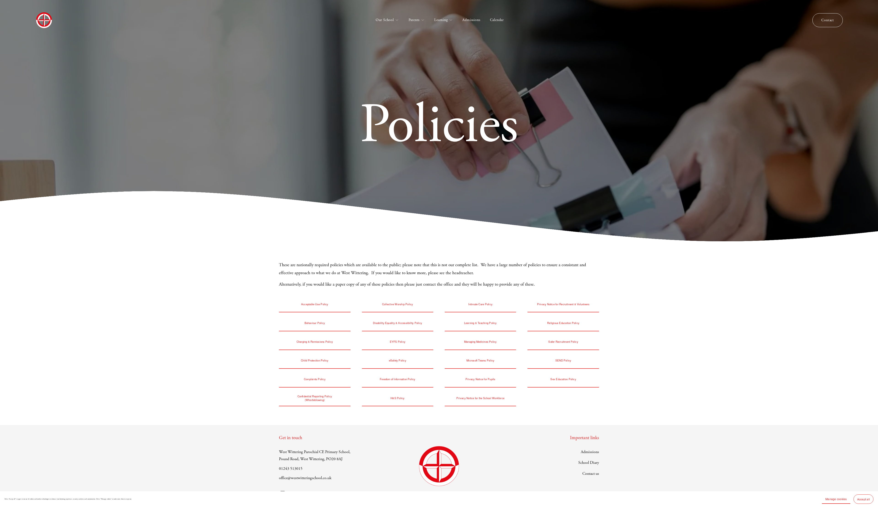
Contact (827, 20)
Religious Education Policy (563, 323)
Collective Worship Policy (397, 304)
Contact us (590, 473)
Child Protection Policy (314, 360)
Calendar (497, 20)
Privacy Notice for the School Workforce (480, 398)
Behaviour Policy (315, 323)
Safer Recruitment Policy (563, 341)
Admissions (471, 20)
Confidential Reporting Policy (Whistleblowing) (314, 398)
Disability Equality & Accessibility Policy (397, 323)
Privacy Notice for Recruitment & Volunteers (563, 304)
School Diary (588, 462)
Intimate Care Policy (480, 304)
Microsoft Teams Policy (480, 360)
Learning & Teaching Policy (480, 323)
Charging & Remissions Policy (315, 341)
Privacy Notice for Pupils (480, 379)
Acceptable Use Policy (314, 304)
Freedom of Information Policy (397, 379)
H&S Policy (397, 398)
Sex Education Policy (563, 379)
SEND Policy (563, 360)
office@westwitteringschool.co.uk (305, 477)
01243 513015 (290, 468)
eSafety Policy (397, 360)
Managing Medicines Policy (480, 341)
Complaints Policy (315, 379)
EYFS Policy (398, 341)
